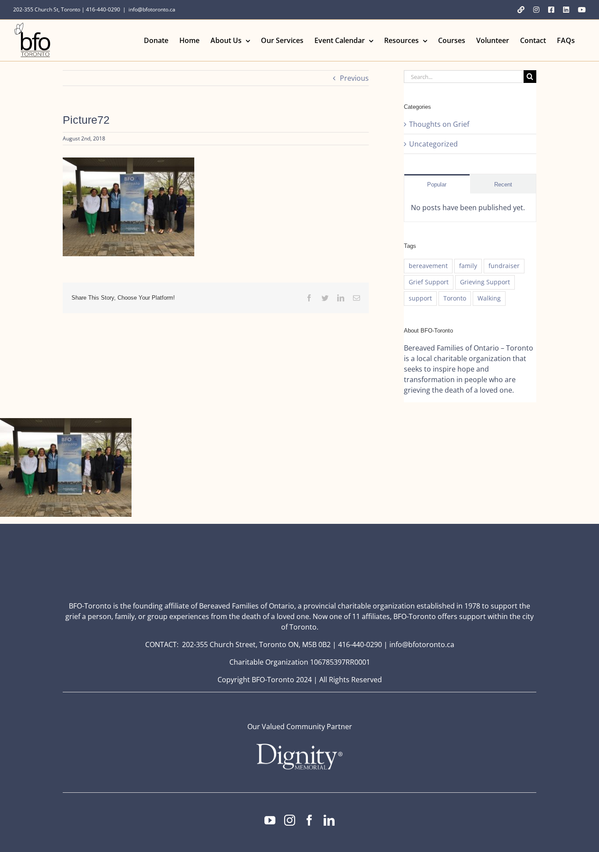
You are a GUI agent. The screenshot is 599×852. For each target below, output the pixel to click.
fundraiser (504, 265)
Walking (489, 298)
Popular (436, 184)
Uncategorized (433, 144)
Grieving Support (485, 282)
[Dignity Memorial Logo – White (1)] (299, 746)
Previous (354, 78)
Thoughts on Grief (439, 124)
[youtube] (269, 820)
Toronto (454, 298)
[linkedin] (329, 820)
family (468, 265)
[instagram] (289, 820)
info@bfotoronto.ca (151, 9)
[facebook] (309, 820)
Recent (503, 184)
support (420, 298)
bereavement (428, 265)
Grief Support (429, 282)
